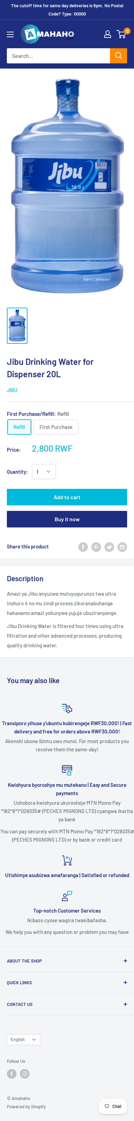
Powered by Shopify (26, 1106)
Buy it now (67, 519)
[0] (121, 34)
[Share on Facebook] (83, 546)
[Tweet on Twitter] (109, 546)
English (18, 1039)
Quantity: (17, 472)
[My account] (107, 34)
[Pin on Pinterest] (96, 546)
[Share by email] (122, 546)
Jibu (12, 390)
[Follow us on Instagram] (25, 1074)
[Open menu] (10, 34)
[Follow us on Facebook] (11, 1074)
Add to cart (67, 497)
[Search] (118, 55)
